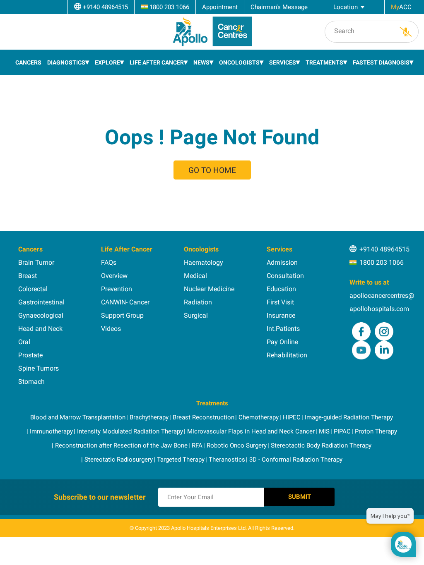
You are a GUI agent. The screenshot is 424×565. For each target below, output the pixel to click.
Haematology (203, 262)
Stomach (31, 381)
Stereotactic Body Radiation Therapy (321, 445)
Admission (282, 262)
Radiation (198, 302)
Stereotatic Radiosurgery (118, 459)
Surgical (196, 315)
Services (282, 62)
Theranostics (227, 459)
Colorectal (33, 289)
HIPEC (292, 417)
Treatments (324, 62)
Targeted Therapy (181, 459)
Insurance (281, 315)
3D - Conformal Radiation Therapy (295, 459)
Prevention (116, 289)
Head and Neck (40, 329)
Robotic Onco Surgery (237, 445)
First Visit (280, 302)
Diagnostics (66, 62)
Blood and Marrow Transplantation (77, 417)
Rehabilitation (287, 355)
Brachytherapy (149, 417)
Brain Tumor (36, 262)
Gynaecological (40, 315)
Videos (111, 329)
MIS (324, 431)
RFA (197, 445)
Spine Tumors (38, 368)
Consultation (285, 276)
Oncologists (239, 62)
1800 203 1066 (381, 262)
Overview (114, 276)
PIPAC (342, 431)
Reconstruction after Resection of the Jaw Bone (121, 445)
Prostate (30, 355)
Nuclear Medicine (209, 289)
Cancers (28, 62)
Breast (27, 276)
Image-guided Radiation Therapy (349, 417)
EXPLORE (107, 62)
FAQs (108, 262)
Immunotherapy (51, 431)
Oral (24, 342)
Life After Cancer (157, 62)
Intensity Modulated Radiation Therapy (130, 431)
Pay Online (282, 342)
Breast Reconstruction (203, 417)
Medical (195, 276)
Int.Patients (283, 329)
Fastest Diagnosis (381, 62)
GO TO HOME (212, 170)
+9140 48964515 (384, 249)
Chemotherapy (258, 417)
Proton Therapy (376, 431)
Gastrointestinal (41, 302)
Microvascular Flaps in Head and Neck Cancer (251, 431)
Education (281, 289)
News (201, 62)
